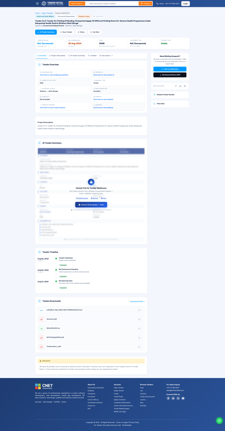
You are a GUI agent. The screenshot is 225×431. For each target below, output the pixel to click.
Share (82, 32)
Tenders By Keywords (147, 396)
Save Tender (67, 32)
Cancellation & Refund (95, 402)
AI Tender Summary (47, 32)
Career (63, 402)
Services (38, 402)
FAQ (89, 408)
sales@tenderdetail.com (175, 390)
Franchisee (91, 396)
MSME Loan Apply (120, 411)
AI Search (146, 3)
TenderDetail (126, 425)
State (142, 388)
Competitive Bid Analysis (122, 402)
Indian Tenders (76, 3)
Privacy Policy (134, 422)
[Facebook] (176, 86)
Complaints (91, 394)
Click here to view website (103, 99)
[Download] (139, 310)
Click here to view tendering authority (54, 75)
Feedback (91, 391)
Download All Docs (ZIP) (171, 75)
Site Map (143, 406)
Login (185, 4)
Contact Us (91, 406)
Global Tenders (119, 391)
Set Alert (96, 32)
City (141, 391)
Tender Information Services (123, 406)
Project (116, 394)
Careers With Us (93, 400)
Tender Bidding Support (121, 408)
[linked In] (173, 398)
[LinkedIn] (180, 86)
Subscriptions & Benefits (96, 388)
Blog (141, 402)
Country (143, 400)
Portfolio (57, 402)
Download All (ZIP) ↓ (137, 301)
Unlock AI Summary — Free (92, 205)
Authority (143, 394)
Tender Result (118, 396)
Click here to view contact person (52, 108)
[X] (185, 86)
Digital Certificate (120, 400)
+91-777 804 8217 (172, 388)
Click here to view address (103, 108)
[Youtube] (183, 398)
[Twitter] (178, 398)
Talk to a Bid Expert (171, 69)
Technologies (47, 402)
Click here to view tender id (103, 75)
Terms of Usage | (122, 422)
